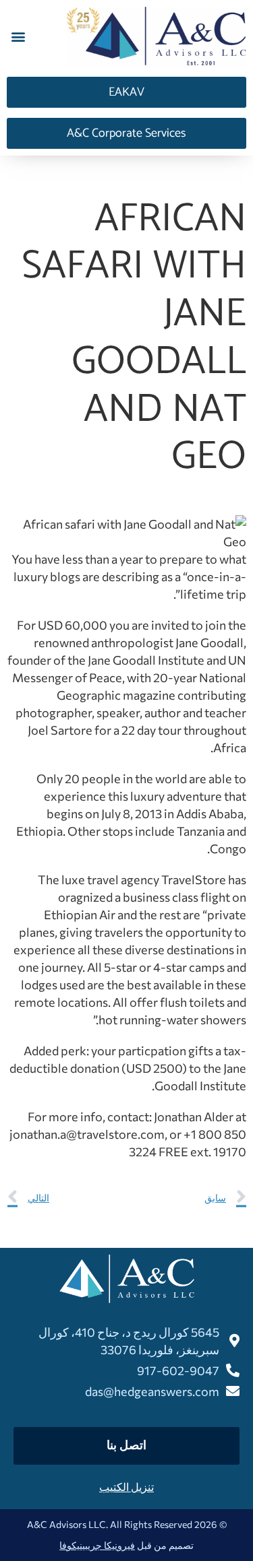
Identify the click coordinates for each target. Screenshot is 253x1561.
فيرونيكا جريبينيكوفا (97, 1545)
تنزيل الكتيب (126, 1486)
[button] (18, 37)
